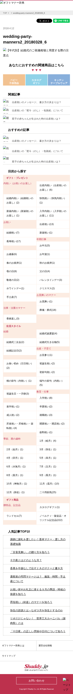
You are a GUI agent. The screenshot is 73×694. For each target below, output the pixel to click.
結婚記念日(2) (14, 350)
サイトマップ (8, 656)
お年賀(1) (45, 254)
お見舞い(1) (46, 301)
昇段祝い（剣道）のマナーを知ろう (31, 602)
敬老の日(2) (12, 280)
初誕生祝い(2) (47, 363)
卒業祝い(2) (46, 406)
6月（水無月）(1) (16, 466)
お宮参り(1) (46, 355)
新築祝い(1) (46, 232)
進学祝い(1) (12, 406)
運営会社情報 (45, 645)
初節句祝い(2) (47, 372)
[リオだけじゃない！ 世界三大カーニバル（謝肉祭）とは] (5, 616)
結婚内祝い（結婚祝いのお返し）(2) (19, 200)
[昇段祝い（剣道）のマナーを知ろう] (5, 599)
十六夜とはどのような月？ (26, 560)
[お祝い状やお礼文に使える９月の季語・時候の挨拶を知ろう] (5, 587)
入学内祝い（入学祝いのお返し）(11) (53, 213)
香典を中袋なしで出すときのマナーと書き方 (36, 568)
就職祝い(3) (46, 415)
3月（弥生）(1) (48, 449)
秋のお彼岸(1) (47, 262)
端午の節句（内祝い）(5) (52, 383)
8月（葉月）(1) (14, 475)
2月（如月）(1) (14, 449)
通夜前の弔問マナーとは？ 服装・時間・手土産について (37, 579)
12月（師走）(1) (15, 492)
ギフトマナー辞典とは (13, 645)
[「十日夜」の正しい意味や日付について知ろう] (5, 629)
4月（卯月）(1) (14, 457)
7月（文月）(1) (48, 466)
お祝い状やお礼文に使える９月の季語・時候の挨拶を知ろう (37, 592)
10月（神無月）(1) (16, 483)
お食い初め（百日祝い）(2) (19, 365)
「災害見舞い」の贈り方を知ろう (30, 552)
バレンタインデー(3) (51, 280)
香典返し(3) (12, 318)
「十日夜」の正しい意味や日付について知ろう (37, 631)
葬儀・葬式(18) (48, 310)
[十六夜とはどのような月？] (5, 558)
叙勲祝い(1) (46, 432)
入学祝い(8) (46, 398)
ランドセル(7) (14, 515)
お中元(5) (45, 245)
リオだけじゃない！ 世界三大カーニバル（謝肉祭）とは (37, 621)
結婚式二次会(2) (15, 342)
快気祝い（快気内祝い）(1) (53, 200)
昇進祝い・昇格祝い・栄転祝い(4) (19, 426)
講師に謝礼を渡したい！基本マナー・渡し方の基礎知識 (37, 541)
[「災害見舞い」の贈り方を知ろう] (5, 549)
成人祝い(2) (12, 415)
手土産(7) (11, 297)
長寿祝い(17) (13, 241)
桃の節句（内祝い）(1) (18, 380)
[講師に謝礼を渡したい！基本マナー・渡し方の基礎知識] (5, 537)
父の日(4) (45, 271)
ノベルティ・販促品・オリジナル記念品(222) (53, 518)
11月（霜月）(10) (49, 483)
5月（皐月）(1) (48, 457)
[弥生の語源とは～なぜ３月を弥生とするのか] (5, 608)
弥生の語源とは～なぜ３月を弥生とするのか (36, 610)
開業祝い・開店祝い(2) (52, 423)
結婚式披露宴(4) (48, 333)
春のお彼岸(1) (14, 262)
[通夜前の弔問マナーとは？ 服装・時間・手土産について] (5, 574)
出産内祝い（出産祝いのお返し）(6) (53, 187)
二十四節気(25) (48, 492)
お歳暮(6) (11, 254)
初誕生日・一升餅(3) (17, 393)
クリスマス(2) (47, 288)
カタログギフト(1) (50, 507)
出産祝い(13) (47, 224)
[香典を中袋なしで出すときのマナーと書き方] (5, 566)
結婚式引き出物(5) (50, 342)
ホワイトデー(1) (15, 288)
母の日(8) (11, 271)
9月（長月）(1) (48, 475)
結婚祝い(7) (12, 232)
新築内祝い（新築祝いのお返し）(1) (19, 213)
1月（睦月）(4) (48, 440)
